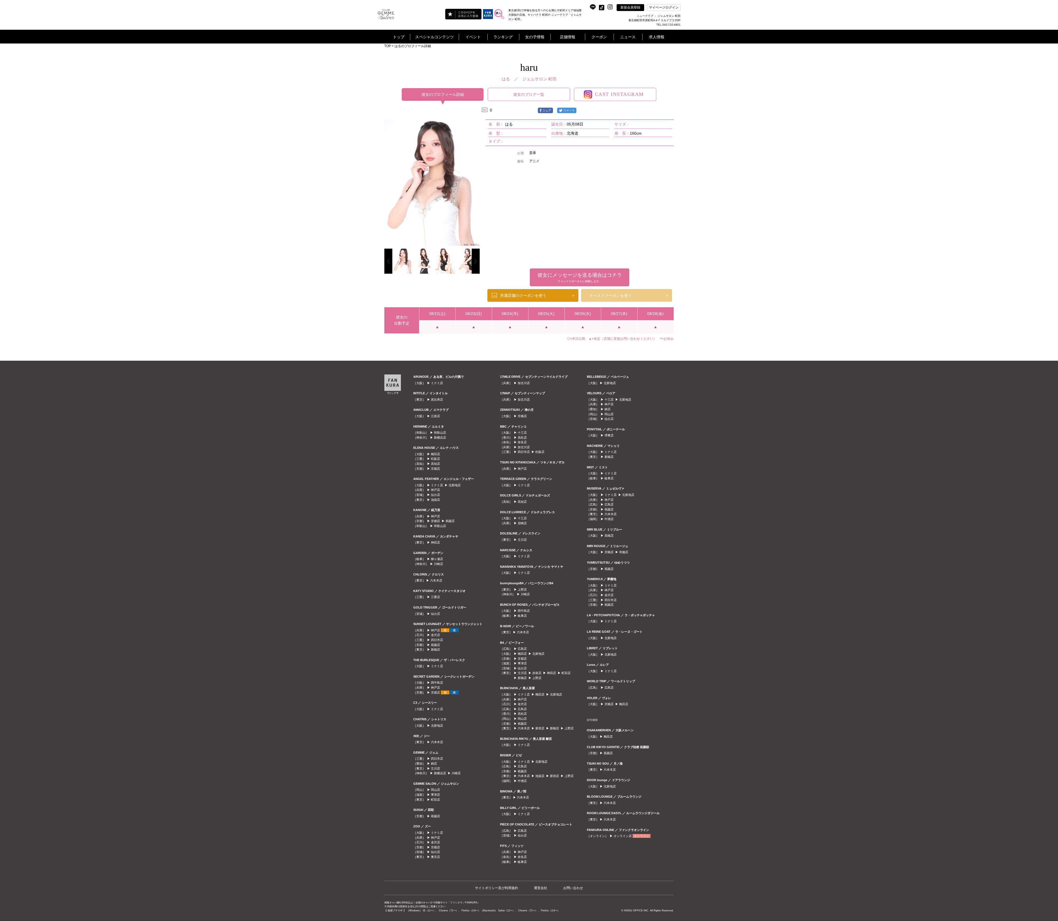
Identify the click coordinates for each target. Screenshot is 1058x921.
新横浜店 (440, 437)
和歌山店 (440, 432)
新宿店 (539, 728)
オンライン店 (623, 836)
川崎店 (438, 564)
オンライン (641, 836)
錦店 (434, 763)
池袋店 (435, 499)
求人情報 (656, 37)
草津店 (435, 794)
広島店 (522, 648)
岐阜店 (522, 615)
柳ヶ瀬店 (437, 559)
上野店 (522, 589)
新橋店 (435, 649)
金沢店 (435, 635)
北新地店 (455, 485)
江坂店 (435, 416)
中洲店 (522, 781)
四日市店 (437, 640)
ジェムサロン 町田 (539, 79)
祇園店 (450, 521)
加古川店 (524, 383)
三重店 (435, 597)
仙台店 (435, 494)
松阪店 (435, 458)
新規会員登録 (630, 7)
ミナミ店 (437, 383)
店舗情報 (567, 37)
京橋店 (522, 416)
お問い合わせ (573, 888)
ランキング (503, 37)
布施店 (623, 552)
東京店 (435, 856)
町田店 (435, 799)
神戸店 (435, 489)
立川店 (435, 768)
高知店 (435, 463)
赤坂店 (536, 673)
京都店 (435, 468)
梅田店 (435, 454)
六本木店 (436, 580)
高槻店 (609, 535)
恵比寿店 (437, 399)
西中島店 (437, 682)
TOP (387, 46)
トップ (398, 37)
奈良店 (522, 442)
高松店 (522, 437)
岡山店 (435, 789)
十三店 (522, 432)
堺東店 (609, 435)
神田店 (435, 542)
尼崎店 (522, 523)
